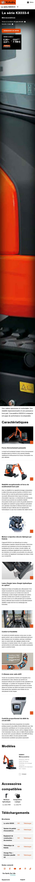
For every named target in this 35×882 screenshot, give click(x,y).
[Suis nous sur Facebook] (9, 868)
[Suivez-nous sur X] (20, 868)
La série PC (17, 805)
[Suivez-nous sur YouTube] (15, 868)
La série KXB (7, 805)
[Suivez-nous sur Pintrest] (25, 868)
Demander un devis (11, 31)
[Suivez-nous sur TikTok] (30, 868)
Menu (32, 2)
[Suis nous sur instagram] (4, 868)
